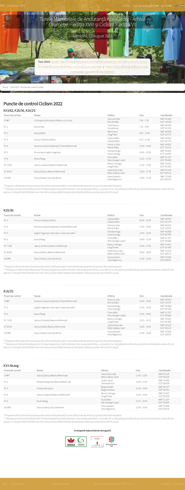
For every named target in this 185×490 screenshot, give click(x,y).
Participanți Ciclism (113, 61)
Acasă (126, 6)
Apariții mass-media (62, 61)
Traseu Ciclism (112, 66)
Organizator (89, 72)
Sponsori (141, 66)
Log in (174, 466)
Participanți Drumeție (88, 61)
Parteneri (76, 72)
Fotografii (128, 66)
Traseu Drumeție (93, 66)
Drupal (105, 483)
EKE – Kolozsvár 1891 (12, 6)
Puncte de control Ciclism (66, 66)
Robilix (66, 483)
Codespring (177, 483)
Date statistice (106, 72)
